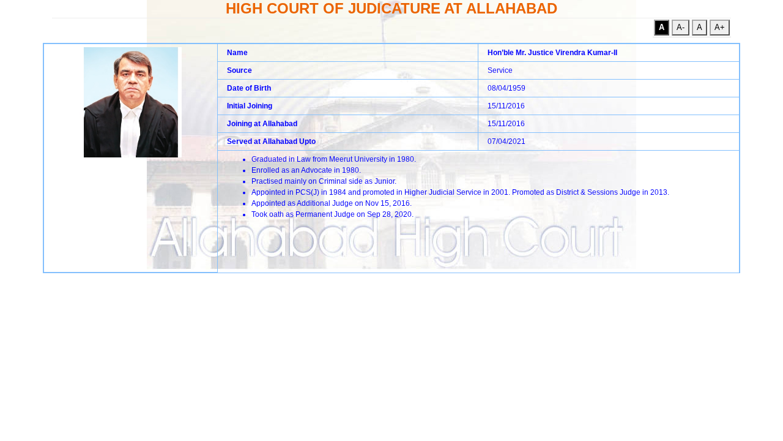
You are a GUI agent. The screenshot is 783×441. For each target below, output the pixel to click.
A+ (719, 27)
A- (681, 27)
